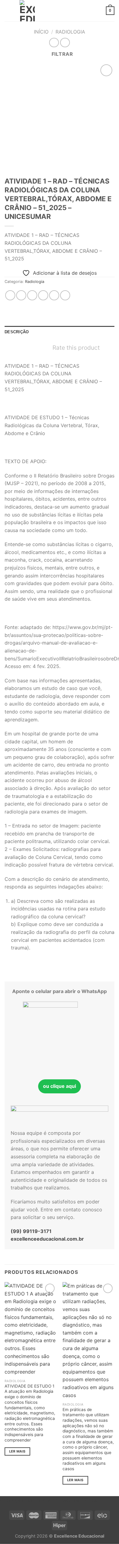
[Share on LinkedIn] (65, 295)
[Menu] (8, 10)
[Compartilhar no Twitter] (32, 295)
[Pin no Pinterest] (54, 295)
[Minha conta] (99, 10)
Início (41, 32)
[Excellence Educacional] (27, 10)
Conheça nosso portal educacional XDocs (48, 1500)
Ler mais (17, 1451)
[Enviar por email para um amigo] (43, 295)
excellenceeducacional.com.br (47, 1239)
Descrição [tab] (17, 332)
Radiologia (70, 32)
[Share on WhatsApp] (10, 295)
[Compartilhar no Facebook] (21, 295)
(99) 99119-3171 (31, 1231)
